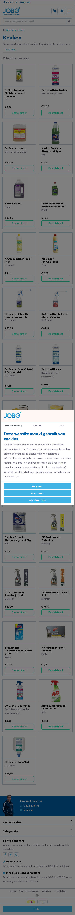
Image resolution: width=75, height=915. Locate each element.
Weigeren (37, 486)
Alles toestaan (37, 500)
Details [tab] (37, 425)
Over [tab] (61, 425)
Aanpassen (37, 493)
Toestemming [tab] (13, 425)
